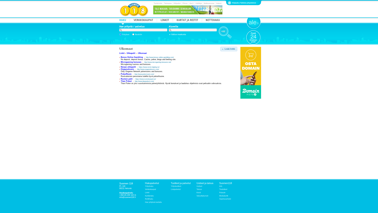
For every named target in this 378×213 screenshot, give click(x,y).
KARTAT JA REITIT (187, 20)
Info (220, 186)
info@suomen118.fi (127, 197)
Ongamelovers (127, 69)
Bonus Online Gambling (132, 57)
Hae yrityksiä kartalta (153, 202)
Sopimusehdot (225, 199)
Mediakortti (223, 196)
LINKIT (165, 20)
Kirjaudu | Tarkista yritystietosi (244, 3)
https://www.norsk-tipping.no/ (149, 67)
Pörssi (185, 3)
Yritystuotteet (176, 186)
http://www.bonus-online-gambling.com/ (160, 57)
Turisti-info (158, 3)
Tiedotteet (223, 189)
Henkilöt (138, 34)
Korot (199, 193)
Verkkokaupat (150, 189)
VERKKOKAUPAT (143, 20)
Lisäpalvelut (176, 189)
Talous (199, 189)
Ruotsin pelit (126, 79)
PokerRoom (126, 74)
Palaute (222, 193)
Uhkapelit (131, 53)
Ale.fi (191, 3)
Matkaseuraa (209, 3)
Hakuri (218, 3)
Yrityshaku (149, 186)
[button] (228, 49)
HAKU (122, 20)
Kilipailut (177, 3)
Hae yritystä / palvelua (132, 27)
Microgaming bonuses (131, 62)
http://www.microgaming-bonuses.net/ (157, 62)
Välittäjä (198, 3)
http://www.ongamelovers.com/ (148, 69)
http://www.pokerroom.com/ (144, 74)
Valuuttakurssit (202, 196)
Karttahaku (149, 196)
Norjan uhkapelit (128, 67)
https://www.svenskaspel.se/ (145, 79)
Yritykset (125, 34)
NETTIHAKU (213, 20)
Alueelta (173, 27)
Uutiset (199, 186)
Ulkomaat (142, 53)
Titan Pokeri (126, 81)
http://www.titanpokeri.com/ (144, 81)
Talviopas (168, 3)
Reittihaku (149, 199)
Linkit (121, 53)
